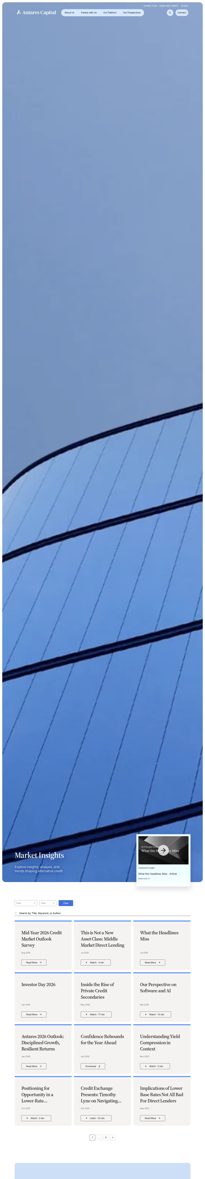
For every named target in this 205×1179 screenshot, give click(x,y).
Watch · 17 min (98, 1015)
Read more (143, 879)
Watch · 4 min (98, 963)
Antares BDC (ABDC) (169, 6)
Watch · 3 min (157, 1067)
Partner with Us (89, 12)
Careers (184, 6)
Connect (182, 12)
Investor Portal (150, 6)
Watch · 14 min (158, 1015)
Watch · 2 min (38, 1119)
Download (95, 1067)
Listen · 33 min (98, 1119)
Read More (36, 963)
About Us (69, 12)
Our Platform (109, 12)
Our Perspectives (132, 12)
